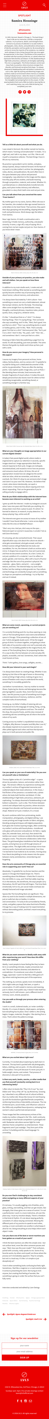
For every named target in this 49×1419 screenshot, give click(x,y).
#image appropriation (38, 1298)
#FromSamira (20, 1298)
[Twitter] (24, 92)
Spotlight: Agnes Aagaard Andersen (21, 1314)
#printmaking (23, 1301)
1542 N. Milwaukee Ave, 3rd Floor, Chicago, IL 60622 (24, 1387)
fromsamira (25, 30)
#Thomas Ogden (14, 1303)
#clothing (5, 1298)
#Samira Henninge (34, 1301)
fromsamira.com (25, 33)
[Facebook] (20, 92)
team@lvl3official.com (24, 1393)
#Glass (28, 1298)
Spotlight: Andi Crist (34, 1319)
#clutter (12, 1298)
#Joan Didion (13, 1301)
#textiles (5, 1303)
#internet (5, 1301)
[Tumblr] (29, 92)
